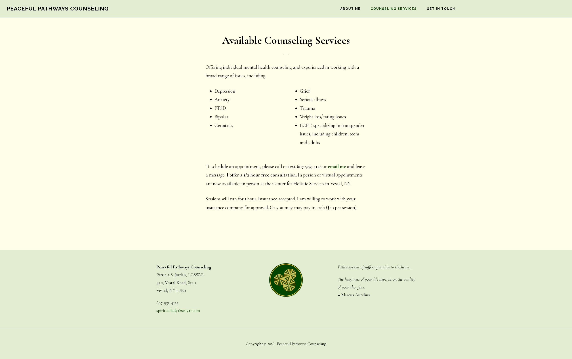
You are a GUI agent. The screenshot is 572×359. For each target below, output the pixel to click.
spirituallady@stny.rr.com (178, 310)
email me (337, 166)
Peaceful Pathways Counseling (58, 8)
